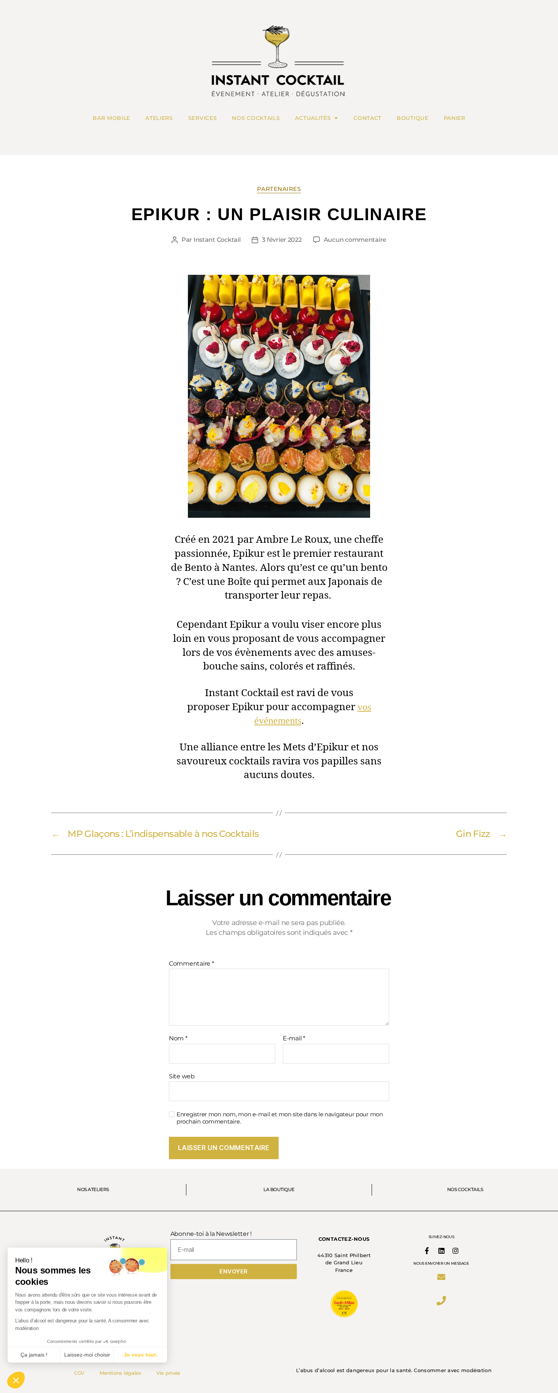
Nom (178, 1038)
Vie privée (168, 1373)
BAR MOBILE (111, 118)
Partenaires (279, 189)
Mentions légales (120, 1373)
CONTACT (367, 118)
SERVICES (202, 118)
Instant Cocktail (217, 239)
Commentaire (191, 963)
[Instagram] (455, 1250)
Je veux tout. (141, 1355)
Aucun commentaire (355, 239)
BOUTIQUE (413, 118)
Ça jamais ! (33, 1355)
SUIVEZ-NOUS (441, 1236)
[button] (16, 1380)
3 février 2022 (281, 239)
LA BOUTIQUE (279, 1189)
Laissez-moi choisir (87, 1355)
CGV (79, 1373)
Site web (182, 1076)
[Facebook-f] (427, 1250)
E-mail (294, 1038)
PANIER (454, 118)
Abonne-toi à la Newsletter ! (211, 1233)
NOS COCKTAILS (256, 118)
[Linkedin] (441, 1250)
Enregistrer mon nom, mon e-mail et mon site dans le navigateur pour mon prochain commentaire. (280, 1118)
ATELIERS (159, 118)
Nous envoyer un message (441, 1263)
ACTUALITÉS (313, 118)
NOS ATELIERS (93, 1189)
